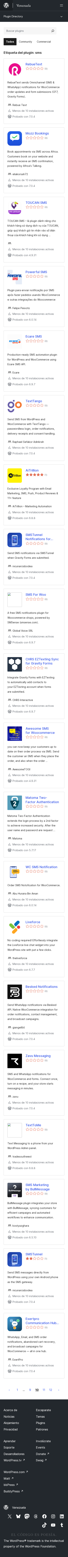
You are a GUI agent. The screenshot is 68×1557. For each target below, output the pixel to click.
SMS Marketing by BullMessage (38, 1187)
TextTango (34, 401)
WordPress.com (16, 1472)
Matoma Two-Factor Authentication (42, 800)
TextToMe (33, 1125)
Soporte (9, 1447)
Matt (9, 1478)
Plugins (40, 1423)
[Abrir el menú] (62, 5)
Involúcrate (43, 1441)
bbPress (11, 1485)
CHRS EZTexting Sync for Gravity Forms (42, 661)
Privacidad (11, 1429)
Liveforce (33, 922)
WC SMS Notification (41, 867)
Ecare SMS (34, 336)
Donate (43, 1454)
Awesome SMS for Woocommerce (40, 731)
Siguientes (58, 1389)
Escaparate (43, 1410)
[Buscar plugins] (52, 30)
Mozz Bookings (37, 133)
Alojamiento (11, 1423)
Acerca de (10, 1410)
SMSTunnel (34, 1254)
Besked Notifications (42, 987)
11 (44, 1390)
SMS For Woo (36, 594)
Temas (40, 1416)
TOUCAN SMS (36, 203)
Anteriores (9, 1389)
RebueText (34, 64)
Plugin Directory (13, 16)
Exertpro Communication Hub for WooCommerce (41, 1321)
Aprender (10, 1441)
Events (40, 1447)
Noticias (9, 1416)
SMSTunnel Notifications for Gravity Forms (38, 537)
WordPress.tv (14, 1460)
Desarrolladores (14, 1454)
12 (50, 1390)
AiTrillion (32, 470)
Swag (41, 1460)
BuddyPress (13, 1491)
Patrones (42, 1429)
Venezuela (19, 1507)
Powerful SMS (36, 272)
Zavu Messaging (38, 1056)
